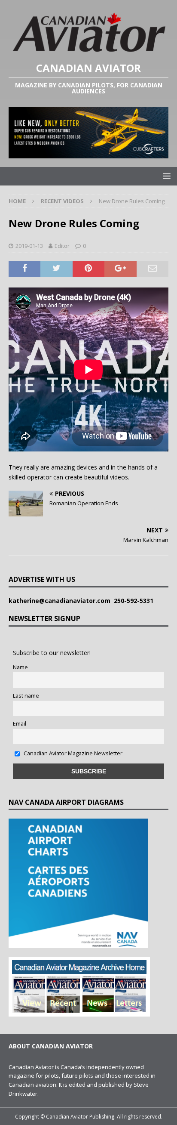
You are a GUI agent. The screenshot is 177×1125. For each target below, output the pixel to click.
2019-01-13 (29, 246)
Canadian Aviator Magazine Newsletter (72, 753)
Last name (26, 695)
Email (19, 723)
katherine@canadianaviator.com (61, 600)
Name (20, 667)
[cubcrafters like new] (88, 153)
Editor (62, 246)
